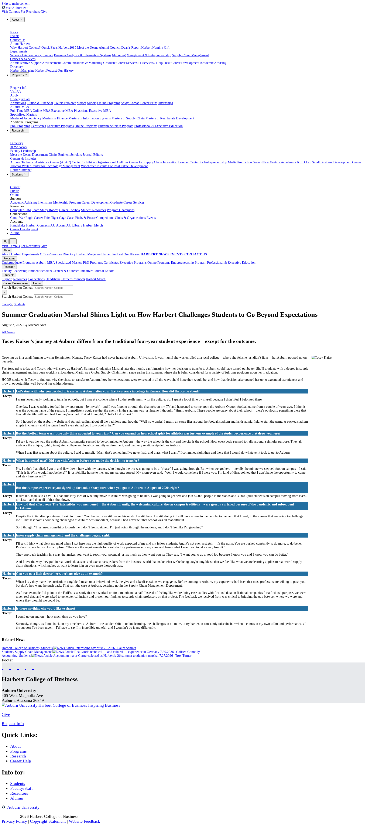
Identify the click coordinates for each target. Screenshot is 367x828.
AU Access (58, 225)
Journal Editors (93, 154)
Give (44, 11)
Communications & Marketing (82, 63)
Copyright (10, 816)
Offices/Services (51, 254)
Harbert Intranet (20, 170)
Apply (14, 95)
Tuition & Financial (40, 103)
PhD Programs (20, 126)
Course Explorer (65, 103)
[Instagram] (18, 666)
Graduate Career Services (120, 63)
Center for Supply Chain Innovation (153, 162)
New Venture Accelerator (279, 162)
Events (14, 36)
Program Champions (120, 210)
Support (7, 279)
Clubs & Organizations (130, 217)
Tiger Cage (58, 217)
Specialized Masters (23, 114)
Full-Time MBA (21, 110)
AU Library (74, 225)
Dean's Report (130, 47)
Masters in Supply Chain (128, 118)
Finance (47, 55)
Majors (81, 103)
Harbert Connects (38, 225)
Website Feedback (84, 821)
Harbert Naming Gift (155, 47)
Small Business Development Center (336, 162)
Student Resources (93, 210)
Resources (20, 279)
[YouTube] (10, 666)
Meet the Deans (87, 47)
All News (8, 332)
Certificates (38, 126)
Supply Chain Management (190, 55)
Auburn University (22, 807)
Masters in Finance (55, 118)
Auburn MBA (19, 107)
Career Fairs (42, 217)
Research (18, 130)
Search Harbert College (18, 287)
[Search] (5, 241)
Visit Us (15, 91)
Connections (36, 279)
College (7, 304)
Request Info (18, 87)
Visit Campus (11, 11)
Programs (18, 75)
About (16, 19)
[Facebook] (2, 666)
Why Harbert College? (25, 47)
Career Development (185, 63)
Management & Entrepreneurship (149, 55)
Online (14, 195)
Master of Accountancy (25, 118)
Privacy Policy (14, 821)
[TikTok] (25, 666)
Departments (18, 51)
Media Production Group (244, 162)
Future (14, 191)
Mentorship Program (67, 202)
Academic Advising (213, 63)
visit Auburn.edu (16, 8)
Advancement (51, 63)
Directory (16, 66)
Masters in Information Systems (89, 118)
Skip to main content (15, 3)
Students (18, 174)
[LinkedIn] (33, 666)
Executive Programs (60, 126)
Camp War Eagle (21, 217)
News (14, 32)
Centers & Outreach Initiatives (73, 271)
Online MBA (41, 110)
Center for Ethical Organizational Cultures (100, 162)
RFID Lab (304, 162)
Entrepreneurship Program (115, 126)
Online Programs (108, 103)
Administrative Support (25, 63)
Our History (66, 70)
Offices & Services (22, 59)
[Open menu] (13, 241)
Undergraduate (20, 99)
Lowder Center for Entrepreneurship (202, 162)
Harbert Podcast (46, 70)
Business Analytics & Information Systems (82, 55)
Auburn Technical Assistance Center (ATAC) (40, 162)
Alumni (15, 233)
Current (15, 187)
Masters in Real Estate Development (169, 118)
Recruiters (19, 793)
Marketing (119, 55)
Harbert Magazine (22, 70)
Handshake (17, 225)
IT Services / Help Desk (154, 63)
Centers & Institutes (23, 158)
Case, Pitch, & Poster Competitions (90, 217)
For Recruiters (30, 11)
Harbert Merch (93, 225)
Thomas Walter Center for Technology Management (45, 166)
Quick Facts (49, 47)
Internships (165, 103)
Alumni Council (109, 47)
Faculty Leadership (23, 151)
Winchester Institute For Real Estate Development (114, 166)
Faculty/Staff (21, 788)
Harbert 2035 (67, 47)
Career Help (20, 761)
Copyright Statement (48, 821)
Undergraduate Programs (18, 262)
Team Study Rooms (45, 210)
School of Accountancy (26, 55)
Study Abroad (130, 103)
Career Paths (148, 103)
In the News (18, 147)
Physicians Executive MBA (92, 110)
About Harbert (20, 43)
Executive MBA (62, 110)
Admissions (18, 103)
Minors (91, 103)
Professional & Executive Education (158, 126)
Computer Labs (20, 210)
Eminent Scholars (70, 154)
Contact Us (17, 40)
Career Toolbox (69, 210)
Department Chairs (44, 154)
